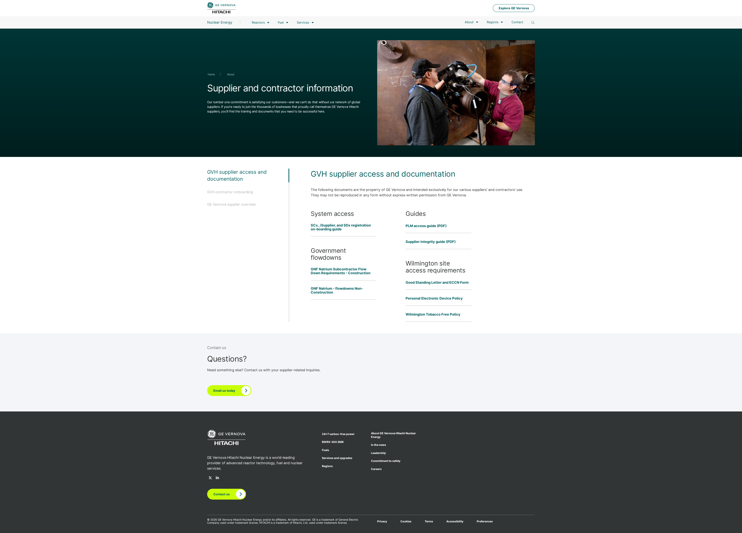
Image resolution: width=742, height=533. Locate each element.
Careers (376, 469)
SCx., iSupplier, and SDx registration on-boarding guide (341, 227)
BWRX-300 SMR (333, 442)
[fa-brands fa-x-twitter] (210, 478)
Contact (517, 22)
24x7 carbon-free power (338, 434)
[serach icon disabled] (533, 22)
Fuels (325, 450)
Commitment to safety (385, 460)
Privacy (382, 521)
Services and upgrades (337, 458)
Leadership (378, 453)
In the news (378, 444)
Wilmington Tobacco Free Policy (433, 314)
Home (211, 74)
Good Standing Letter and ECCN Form (437, 282)
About (469, 22)
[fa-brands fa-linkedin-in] (217, 478)
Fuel (281, 22)
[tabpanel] (412, 245)
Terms (429, 521)
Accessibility (454, 521)
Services (303, 22)
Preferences (485, 521)
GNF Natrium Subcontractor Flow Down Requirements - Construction (340, 271)
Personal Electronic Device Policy (434, 298)
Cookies (405, 521)
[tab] (248, 179)
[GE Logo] (221, 8)
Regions (492, 22)
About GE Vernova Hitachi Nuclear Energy (393, 435)
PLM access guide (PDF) (426, 226)
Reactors (258, 22)
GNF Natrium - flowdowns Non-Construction (337, 290)
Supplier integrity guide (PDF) (431, 242)
